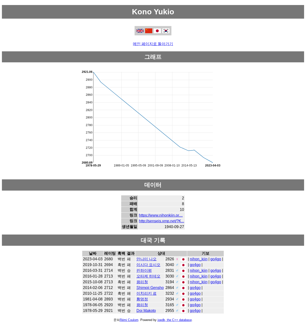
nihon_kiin (199, 259)
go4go (215, 259)
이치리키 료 (147, 293)
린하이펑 (144, 270)
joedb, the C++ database (175, 320)
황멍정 (142, 299)
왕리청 (142, 282)
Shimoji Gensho (150, 288)
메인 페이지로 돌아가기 (153, 44)
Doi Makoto (146, 311)
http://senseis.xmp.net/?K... (161, 221)
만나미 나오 (147, 259)
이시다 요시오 (148, 265)
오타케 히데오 (148, 276)
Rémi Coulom (129, 320)
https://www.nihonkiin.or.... (161, 215)
